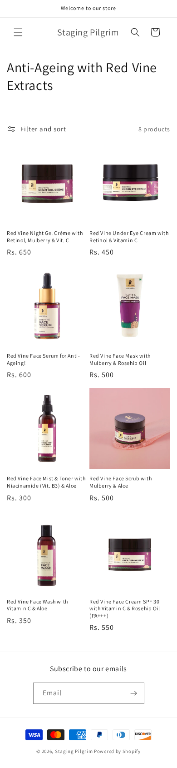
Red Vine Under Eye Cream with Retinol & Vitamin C (128, 236)
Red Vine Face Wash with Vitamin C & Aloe (37, 605)
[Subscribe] (134, 693)
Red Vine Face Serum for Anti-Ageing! (43, 359)
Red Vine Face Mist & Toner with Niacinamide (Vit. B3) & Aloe (46, 482)
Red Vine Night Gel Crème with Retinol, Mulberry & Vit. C (45, 236)
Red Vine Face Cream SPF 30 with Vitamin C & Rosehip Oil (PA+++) (124, 608)
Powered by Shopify (117, 751)
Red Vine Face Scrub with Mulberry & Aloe (120, 482)
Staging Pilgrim (74, 751)
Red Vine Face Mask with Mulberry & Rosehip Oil (120, 359)
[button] (18, 32)
